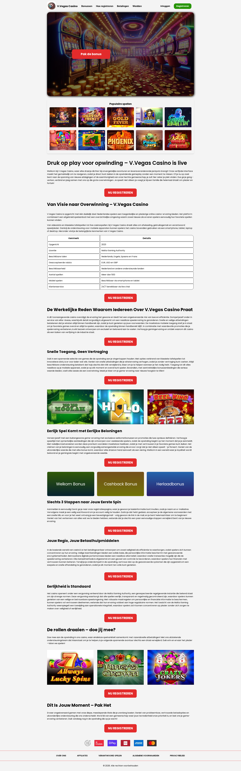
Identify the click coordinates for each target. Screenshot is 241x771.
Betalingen (123, 6)
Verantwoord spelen (110, 755)
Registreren (183, 6)
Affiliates (82, 755)
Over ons (61, 755)
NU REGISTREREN (120, 193)
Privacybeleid (177, 755)
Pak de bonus (91, 54)
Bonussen (86, 6)
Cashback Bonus (120, 484)
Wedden (137, 6)
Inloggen (165, 6)
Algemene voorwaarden (146, 755)
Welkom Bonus (70, 484)
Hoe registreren (104, 6)
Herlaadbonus (170, 484)
